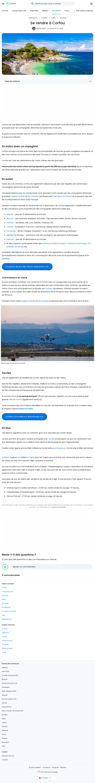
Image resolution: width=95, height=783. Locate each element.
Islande (4, 726)
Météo (45, 10)
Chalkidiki (5, 644)
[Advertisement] (47, 103)
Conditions (46, 767)
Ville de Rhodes (7, 648)
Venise (4, 723)
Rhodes (4, 637)
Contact (5, 760)
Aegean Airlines (18, 196)
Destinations (33, 18)
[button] (3, 4)
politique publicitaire (59, 507)
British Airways (58, 243)
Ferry (67, 10)
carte (50, 439)
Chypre (4, 738)
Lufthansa (46, 243)
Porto (3, 746)
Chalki (4, 652)
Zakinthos (5, 633)
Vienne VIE (5, 671)
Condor (9, 226)
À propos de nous (8, 756)
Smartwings (81, 243)
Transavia (70, 243)
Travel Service (7, 707)
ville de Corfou (15, 399)
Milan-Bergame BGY (9, 691)
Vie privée (55, 767)
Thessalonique (7, 641)
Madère (4, 715)
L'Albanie (5, 730)
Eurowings (11, 231)
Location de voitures (9, 611)
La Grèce (44, 18)
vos (19, 457)
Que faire (34, 10)
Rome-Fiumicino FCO (9, 683)
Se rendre (56, 10)
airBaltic (10, 246)
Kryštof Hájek (41, 28)
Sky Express (33, 196)
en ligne (30, 457)
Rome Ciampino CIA (9, 699)
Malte (4, 719)
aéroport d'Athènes (63, 196)
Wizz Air (9, 218)
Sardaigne (6, 687)
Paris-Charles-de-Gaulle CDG (12, 711)
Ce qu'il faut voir (19, 10)
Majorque (5, 742)
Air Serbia (19, 246)
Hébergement (6, 619)
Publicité (63, 767)
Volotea (10, 222)
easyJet (10, 239)
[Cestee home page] (11, 3)
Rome (4, 734)
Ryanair (9, 214)
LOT (89, 243)
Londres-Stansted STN (10, 675)
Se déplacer (6, 607)
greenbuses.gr (58, 448)
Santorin (5, 629)
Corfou (5, 10)
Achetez (6, 457)
